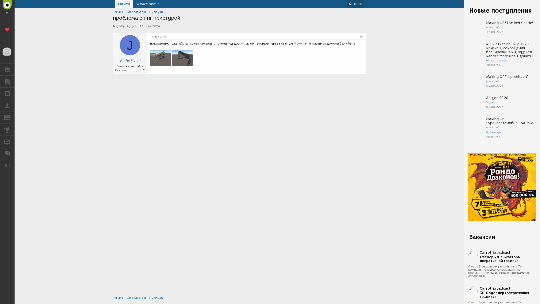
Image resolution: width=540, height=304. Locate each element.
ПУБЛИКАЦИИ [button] (7, 81)
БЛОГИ (7, 93)
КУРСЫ (7, 141)
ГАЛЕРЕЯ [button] (7, 69)
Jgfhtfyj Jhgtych (126, 26)
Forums (124, 4)
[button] (158, 4)
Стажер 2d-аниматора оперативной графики (500, 259)
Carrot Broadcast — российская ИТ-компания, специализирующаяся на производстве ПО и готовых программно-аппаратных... (499, 271)
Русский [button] (10, 165)
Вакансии (482, 237)
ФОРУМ (7, 153)
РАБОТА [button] (7, 105)
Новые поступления (500, 10)
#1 (362, 36)
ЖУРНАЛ (10, 117)
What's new (146, 4)
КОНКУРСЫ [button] (7, 129)
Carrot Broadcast (495, 253)
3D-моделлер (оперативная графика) (504, 295)
